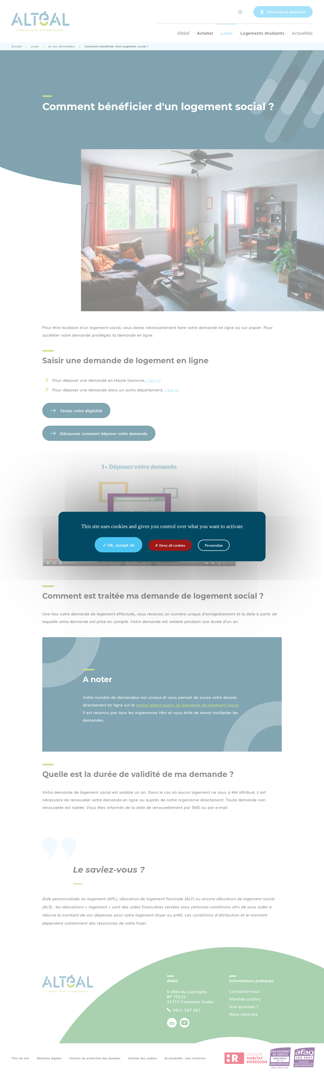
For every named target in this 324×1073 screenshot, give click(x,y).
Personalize (214, 545)
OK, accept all (120, 545)
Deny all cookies (172, 545)
